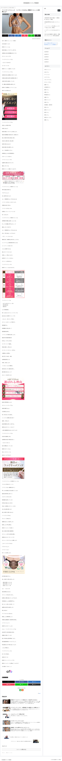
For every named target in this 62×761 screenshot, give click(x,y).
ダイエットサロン (5, 677)
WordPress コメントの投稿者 (50, 44)
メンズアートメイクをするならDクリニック (52, 31)
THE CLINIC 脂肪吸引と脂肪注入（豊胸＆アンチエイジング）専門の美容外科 (52, 35)
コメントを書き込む (21, 749)
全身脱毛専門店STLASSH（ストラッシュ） (52, 23)
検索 (45, 8)
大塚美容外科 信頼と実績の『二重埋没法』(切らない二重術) (51, 18)
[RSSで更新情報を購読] (22, 690)
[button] (38, 35)
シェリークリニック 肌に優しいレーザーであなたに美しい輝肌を (51, 27)
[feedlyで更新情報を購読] (20, 690)
